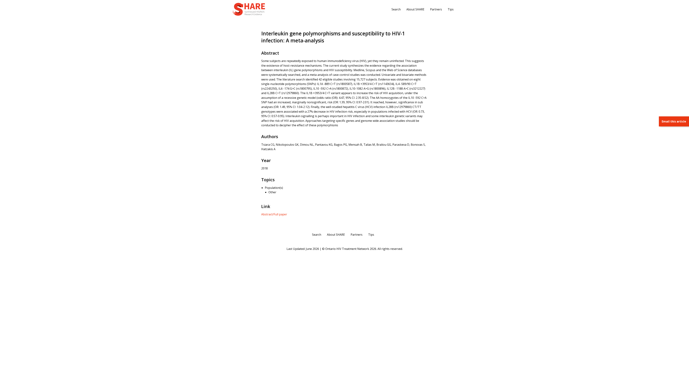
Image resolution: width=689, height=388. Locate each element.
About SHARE (415, 9)
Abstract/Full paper (274, 214)
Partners (436, 9)
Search (396, 9)
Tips (451, 9)
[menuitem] (396, 9)
